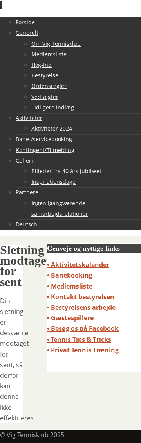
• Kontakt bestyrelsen (80, 296)
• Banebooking (69, 275)
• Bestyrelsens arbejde (81, 307)
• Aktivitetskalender (78, 264)
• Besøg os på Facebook (83, 328)
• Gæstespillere (70, 318)
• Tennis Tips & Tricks (79, 339)
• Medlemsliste (69, 286)
